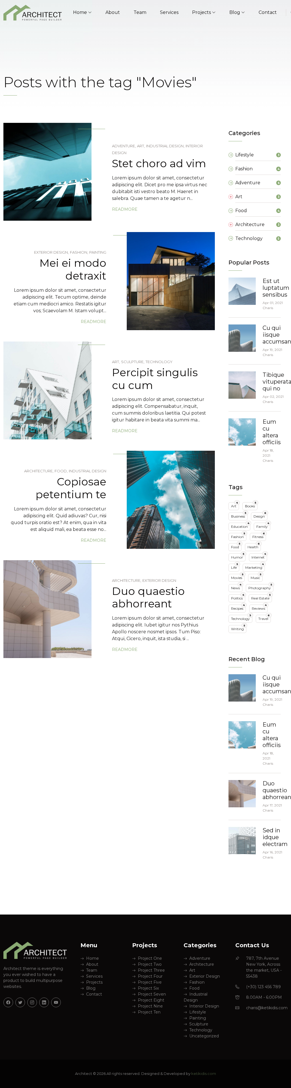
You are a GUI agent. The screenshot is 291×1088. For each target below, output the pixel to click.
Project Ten (149, 1012)
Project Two (150, 964)
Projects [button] (201, 12)
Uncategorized (204, 1036)
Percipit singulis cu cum (155, 379)
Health (254, 546)
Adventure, (124, 146)
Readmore (125, 209)
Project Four (150, 976)
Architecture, (38, 471)
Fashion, (79, 252)
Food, (61, 471)
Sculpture (198, 1024)
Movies (237, 577)
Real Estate (261, 597)
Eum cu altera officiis (272, 432)
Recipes (238, 608)
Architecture (201, 964)
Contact (268, 12)
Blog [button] (234, 12)
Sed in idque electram (275, 837)
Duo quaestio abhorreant (148, 597)
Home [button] (80, 12)
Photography (260, 587)
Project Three (151, 970)
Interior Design (204, 1006)
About (112, 12)
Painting (97, 252)
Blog (90, 988)
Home (92, 958)
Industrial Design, (165, 146)
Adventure (199, 958)
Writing (238, 628)
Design (259, 515)
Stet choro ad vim (159, 163)
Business (238, 515)
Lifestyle (197, 1012)
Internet (258, 556)
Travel (264, 618)
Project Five (150, 982)
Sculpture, (132, 361)
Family (262, 526)
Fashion (238, 536)
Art (234, 505)
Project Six (148, 988)
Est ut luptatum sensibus (276, 288)
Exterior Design (159, 580)
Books (250, 505)
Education (240, 526)
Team (140, 12)
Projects (94, 982)
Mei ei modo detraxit (73, 269)
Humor (237, 556)
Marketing (254, 567)
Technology (159, 361)
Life (234, 567)
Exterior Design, (51, 252)
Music (256, 577)
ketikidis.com (203, 1073)
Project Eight (151, 1000)
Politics (237, 597)
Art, (141, 146)
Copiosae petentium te (71, 488)
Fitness (258, 536)
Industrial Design (87, 471)
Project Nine (150, 1006)
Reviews (259, 608)
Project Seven (152, 994)
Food (235, 546)
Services (169, 12)
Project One (150, 958)
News (236, 587)
